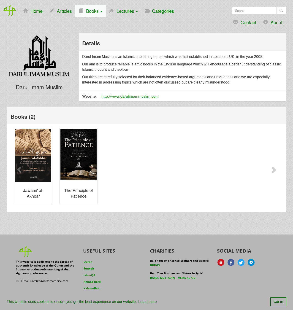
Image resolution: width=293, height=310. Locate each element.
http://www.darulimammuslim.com (130, 96)
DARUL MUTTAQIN (162, 278)
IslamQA (89, 275)
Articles (63, 11)
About (275, 22)
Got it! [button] (278, 302)
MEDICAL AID (186, 278)
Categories (161, 11)
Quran (88, 262)
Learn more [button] (147, 302)
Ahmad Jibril (92, 282)
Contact (247, 22)
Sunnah (89, 268)
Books (91, 11)
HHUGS (155, 265)
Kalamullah (91, 288)
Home (35, 11)
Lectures (125, 11)
